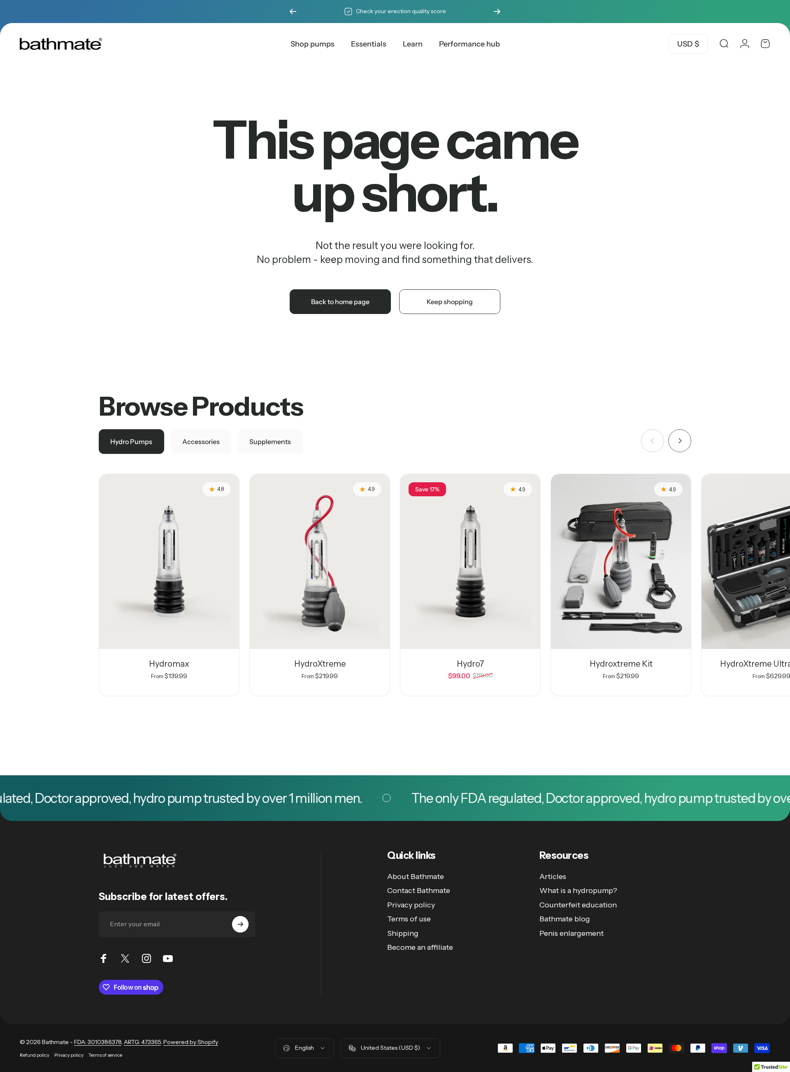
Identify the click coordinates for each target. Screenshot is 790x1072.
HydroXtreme (320, 664)
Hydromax (169, 664)
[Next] (497, 11)
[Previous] (293, 11)
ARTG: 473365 (142, 1042)
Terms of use (409, 918)
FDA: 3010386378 (97, 1042)
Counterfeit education (578, 904)
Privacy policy (411, 904)
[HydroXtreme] (320, 561)
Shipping (402, 933)
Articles (552, 876)
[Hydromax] (169, 561)
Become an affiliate (420, 947)
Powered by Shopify (190, 1042)
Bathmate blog (564, 918)
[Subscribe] (240, 924)
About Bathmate (415, 876)
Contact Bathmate (418, 890)
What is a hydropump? (578, 890)
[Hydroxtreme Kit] (621, 561)
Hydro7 (470, 664)
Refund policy (34, 1055)
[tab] (131, 441)
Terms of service (105, 1055)
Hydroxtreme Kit (621, 664)
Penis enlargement (571, 933)
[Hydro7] (470, 561)
